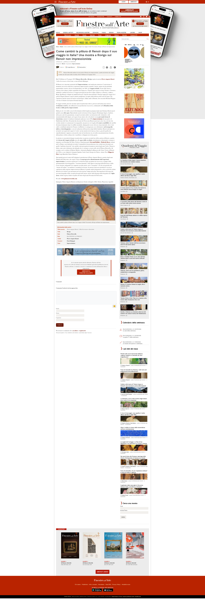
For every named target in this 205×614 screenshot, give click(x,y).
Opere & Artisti (68, 32)
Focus (99, 35)
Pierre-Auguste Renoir (108, 79)
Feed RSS (108, 584)
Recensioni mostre (82, 32)
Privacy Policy (116, 584)
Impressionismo (76, 64)
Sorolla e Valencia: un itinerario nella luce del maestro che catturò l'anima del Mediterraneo (133, 312)
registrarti (82, 331)
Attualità (77, 35)
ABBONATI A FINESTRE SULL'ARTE (86, 272)
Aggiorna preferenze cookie (128, 596)
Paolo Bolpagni (71, 241)
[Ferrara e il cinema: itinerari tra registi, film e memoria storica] (134, 280)
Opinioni (95, 32)
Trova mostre (121, 32)
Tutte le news (67, 35)
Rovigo (69, 231)
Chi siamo (91, 16)
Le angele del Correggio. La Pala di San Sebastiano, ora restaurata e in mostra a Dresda (134, 442)
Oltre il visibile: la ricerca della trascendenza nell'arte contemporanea (133, 428)
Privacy (120, 596)
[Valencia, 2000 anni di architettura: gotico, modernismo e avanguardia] (134, 266)
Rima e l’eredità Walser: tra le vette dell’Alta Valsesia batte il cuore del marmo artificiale (133, 257)
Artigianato (108, 35)
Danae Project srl (115, 596)
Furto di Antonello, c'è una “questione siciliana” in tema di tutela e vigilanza (134, 471)
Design (111, 32)
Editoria (117, 35)
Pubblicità (118, 16)
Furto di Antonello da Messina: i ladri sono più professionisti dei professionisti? (134, 370)
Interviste (92, 35)
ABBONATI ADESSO (102, 572)
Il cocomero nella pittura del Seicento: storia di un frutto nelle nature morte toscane (134, 202)
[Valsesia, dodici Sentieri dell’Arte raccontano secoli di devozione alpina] (134, 238)
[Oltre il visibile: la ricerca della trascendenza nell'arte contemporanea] (134, 433)
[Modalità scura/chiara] (115, 68)
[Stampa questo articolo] (107, 67)
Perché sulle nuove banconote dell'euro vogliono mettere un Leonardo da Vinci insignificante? (132, 355)
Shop (140, 32)
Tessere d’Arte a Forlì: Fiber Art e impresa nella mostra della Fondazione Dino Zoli (134, 299)
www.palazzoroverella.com (69, 179)
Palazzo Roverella (71, 234)
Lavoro (132, 32)
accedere (75, 331)
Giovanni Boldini (95, 142)
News (58, 32)
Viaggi (104, 32)
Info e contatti (93, 584)
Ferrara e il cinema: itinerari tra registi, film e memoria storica (133, 285)
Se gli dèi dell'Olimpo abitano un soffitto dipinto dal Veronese (134, 216)
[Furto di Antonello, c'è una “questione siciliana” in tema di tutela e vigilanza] (134, 477)
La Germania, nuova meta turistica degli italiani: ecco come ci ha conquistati (134, 399)
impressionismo (97, 119)
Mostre (84, 35)
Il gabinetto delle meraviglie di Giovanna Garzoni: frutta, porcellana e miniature (132, 486)
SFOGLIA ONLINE (66, 563)
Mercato (124, 35)
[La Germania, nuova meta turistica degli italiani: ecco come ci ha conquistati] (134, 404)
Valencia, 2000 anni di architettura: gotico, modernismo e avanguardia (132, 271)
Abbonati (134, 2)
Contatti (109, 16)
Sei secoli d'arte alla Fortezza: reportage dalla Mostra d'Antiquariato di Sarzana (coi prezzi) (133, 457)
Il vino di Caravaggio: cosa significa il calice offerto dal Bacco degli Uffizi (133, 174)
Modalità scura (126, 584)
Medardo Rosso (105, 142)
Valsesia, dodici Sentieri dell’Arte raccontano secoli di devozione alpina (133, 243)
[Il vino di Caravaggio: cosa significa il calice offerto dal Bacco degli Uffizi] (134, 170)
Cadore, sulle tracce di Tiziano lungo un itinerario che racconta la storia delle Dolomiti (133, 230)
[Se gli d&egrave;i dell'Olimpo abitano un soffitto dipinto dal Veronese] (134, 211)
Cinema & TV (133, 35)
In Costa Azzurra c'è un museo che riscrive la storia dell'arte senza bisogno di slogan (133, 188)
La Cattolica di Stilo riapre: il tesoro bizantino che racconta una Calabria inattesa (133, 161)
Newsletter (100, 16)
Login (123, 2)
